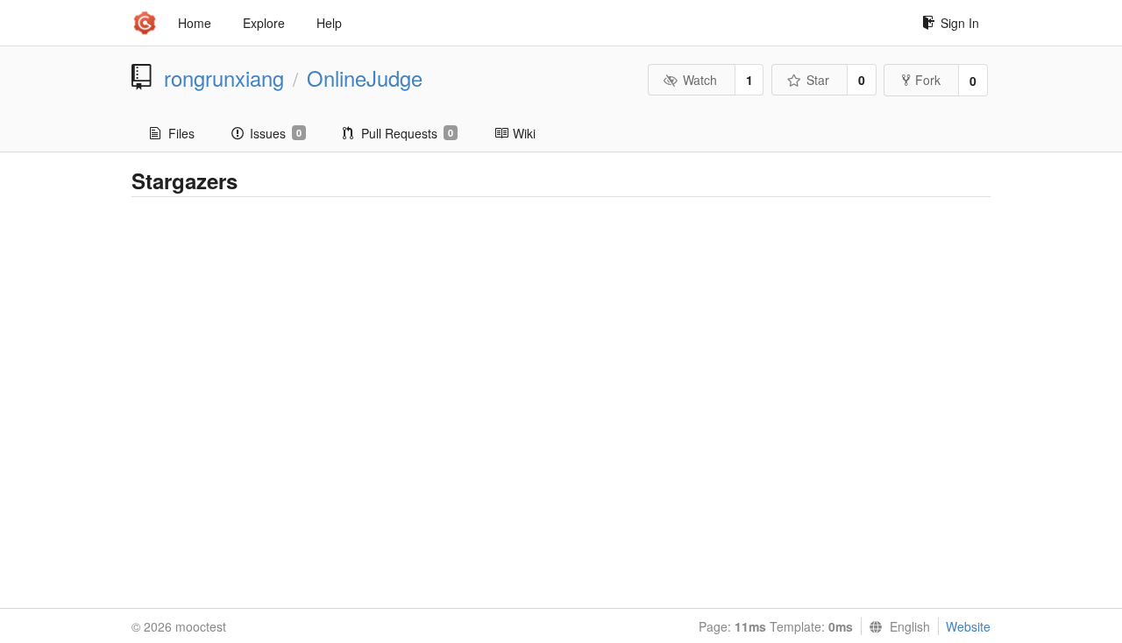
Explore (264, 23)
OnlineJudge (365, 78)
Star (817, 79)
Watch (700, 79)
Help (329, 23)
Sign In (960, 23)
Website (968, 626)
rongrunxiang (224, 78)
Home (194, 23)
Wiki (524, 133)
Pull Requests (407, 133)
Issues (276, 133)
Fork (928, 79)
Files (181, 133)
